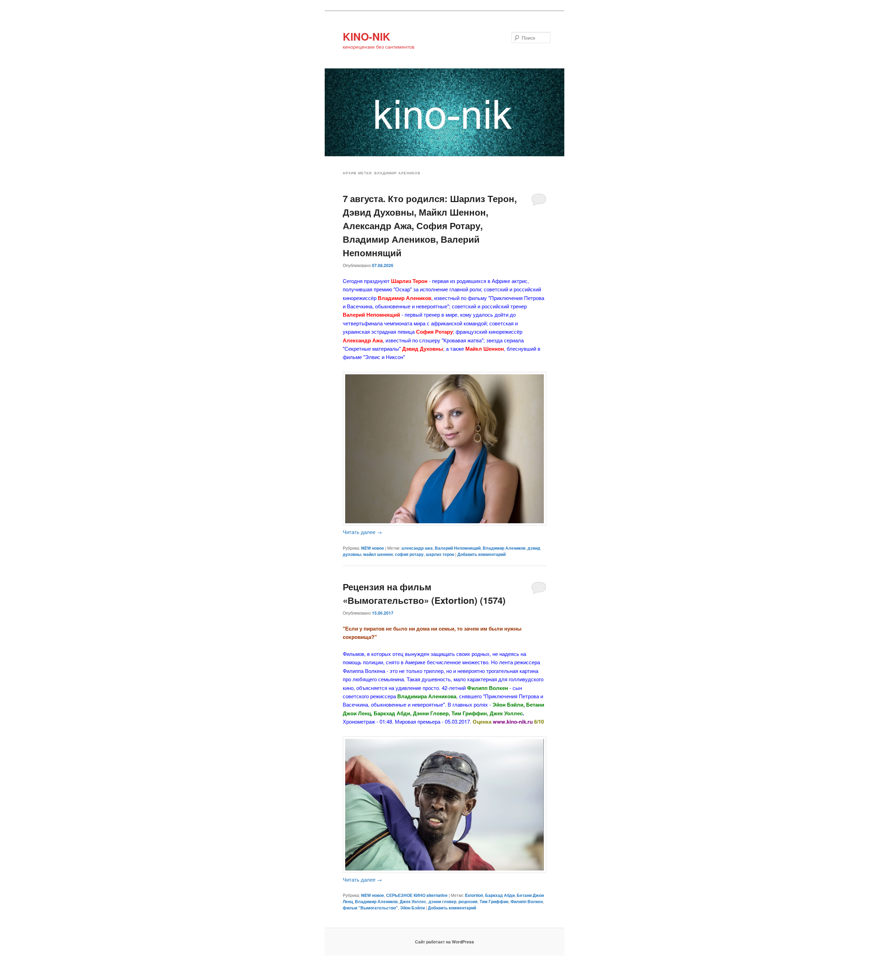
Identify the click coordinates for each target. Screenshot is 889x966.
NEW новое (372, 548)
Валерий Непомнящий (458, 548)
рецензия (467, 901)
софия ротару (409, 554)
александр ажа (417, 548)
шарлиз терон (440, 554)
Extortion (474, 895)
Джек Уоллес (413, 901)
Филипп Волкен (526, 901)
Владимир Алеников (504, 548)
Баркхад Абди (500, 895)
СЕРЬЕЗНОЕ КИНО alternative (417, 895)
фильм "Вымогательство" (370, 908)
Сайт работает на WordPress (444, 942)
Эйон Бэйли (412, 908)
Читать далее (362, 531)
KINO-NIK (366, 36)
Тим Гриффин (494, 901)
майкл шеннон (378, 554)
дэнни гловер (442, 901)
